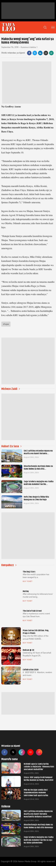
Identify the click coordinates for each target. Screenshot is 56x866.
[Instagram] (39, 752)
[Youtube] (30, 752)
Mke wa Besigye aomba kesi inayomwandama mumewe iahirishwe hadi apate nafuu (36, 792)
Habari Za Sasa (10, 446)
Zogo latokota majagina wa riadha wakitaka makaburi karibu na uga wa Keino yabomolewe (38, 840)
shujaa (6, 324)
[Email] (46, 53)
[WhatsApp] (51, 53)
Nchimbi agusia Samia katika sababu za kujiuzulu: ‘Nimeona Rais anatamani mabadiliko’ (39, 766)
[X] (35, 53)
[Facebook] (29, 53)
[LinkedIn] (40, 53)
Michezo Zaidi (9, 389)
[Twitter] (13, 752)
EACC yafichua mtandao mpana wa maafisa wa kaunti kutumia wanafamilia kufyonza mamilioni (38, 814)
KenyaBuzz (7, 565)
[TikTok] (21, 752)
